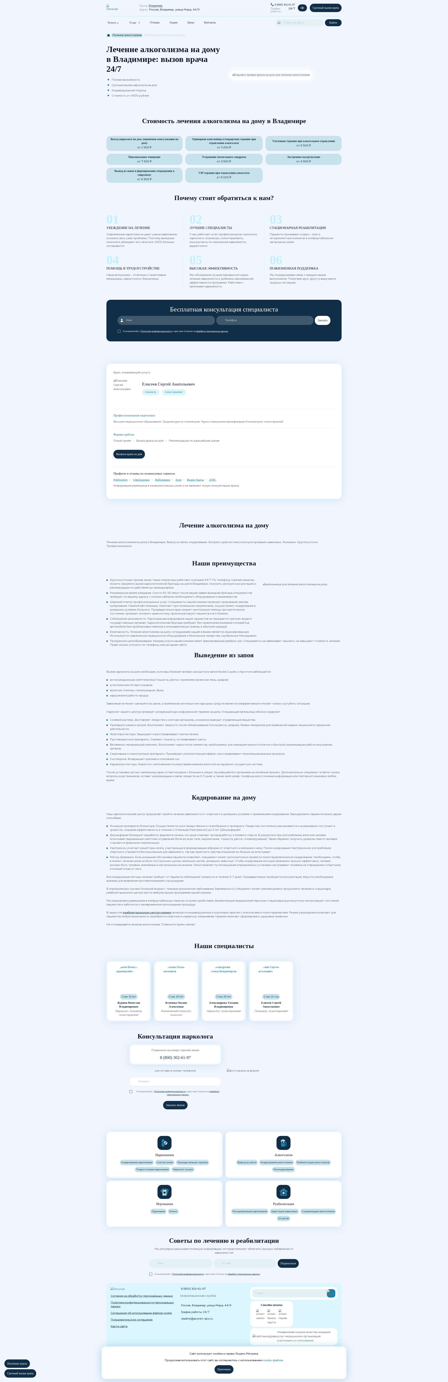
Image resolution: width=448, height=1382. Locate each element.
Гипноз (173, 1211)
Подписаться (288, 1263)
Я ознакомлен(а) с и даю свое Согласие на (175, 331)
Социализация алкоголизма (318, 1211)
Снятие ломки (165, 1162)
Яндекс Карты (195, 479)
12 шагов (283, 1218)
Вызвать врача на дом (129, 454)
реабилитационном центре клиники (147, 912)
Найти (333, 22)
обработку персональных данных (212, 331)
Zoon (178, 479)
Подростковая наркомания (152, 1169)
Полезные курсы (17, 1363)
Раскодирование (283, 1169)
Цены (190, 22)
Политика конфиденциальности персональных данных (142, 1304)
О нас (133, 22)
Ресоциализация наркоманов (250, 1211)
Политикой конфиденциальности (156, 331)
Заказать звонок (175, 1105)
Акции (173, 22)
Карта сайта (119, 1326)
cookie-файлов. (273, 1360)
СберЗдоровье (141, 479)
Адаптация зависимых (284, 1211)
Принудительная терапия (192, 1162)
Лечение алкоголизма (127, 35)
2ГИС (212, 479)
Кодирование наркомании (136, 1162)
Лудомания (158, 1211)
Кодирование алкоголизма (277, 1162)
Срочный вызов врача (326, 7)
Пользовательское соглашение (132, 1320)
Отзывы (155, 22)
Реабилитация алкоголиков (313, 1162)
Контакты (210, 22)
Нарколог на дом (183, 1169)
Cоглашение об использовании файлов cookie (141, 1313)
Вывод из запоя (247, 1162)
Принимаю (224, 1369)
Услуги (112, 22)
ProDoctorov (120, 479)
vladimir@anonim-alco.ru (197, 1318)
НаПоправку (162, 479)
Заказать (323, 320)
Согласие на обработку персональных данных (142, 1296)
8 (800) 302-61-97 (285, 4)
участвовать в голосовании (295, 1340)
